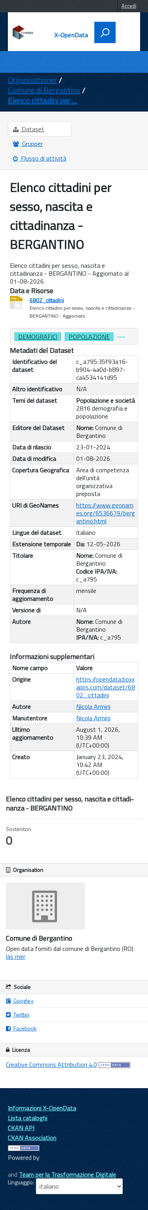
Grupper (32, 143)
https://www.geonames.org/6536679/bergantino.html (105, 513)
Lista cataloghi (27, 1118)
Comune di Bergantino (44, 90)
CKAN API (21, 1127)
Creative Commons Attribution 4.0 (51, 1064)
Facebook (24, 1028)
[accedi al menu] (125, 31)
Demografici (37, 336)
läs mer (15, 956)
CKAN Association (32, 1137)
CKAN (21, 1166)
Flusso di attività (42, 158)
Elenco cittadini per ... (42, 100)
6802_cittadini (47, 300)
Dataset (32, 129)
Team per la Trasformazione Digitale (67, 1174)
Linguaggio (20, 1182)
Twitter (21, 1014)
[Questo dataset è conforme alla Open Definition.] (114, 1064)
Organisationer (32, 80)
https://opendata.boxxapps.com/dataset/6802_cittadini (105, 687)
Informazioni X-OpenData (42, 1108)
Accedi (129, 6)
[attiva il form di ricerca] (105, 32)
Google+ (23, 1000)
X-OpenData (71, 35)
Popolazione (89, 336)
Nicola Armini (93, 706)
